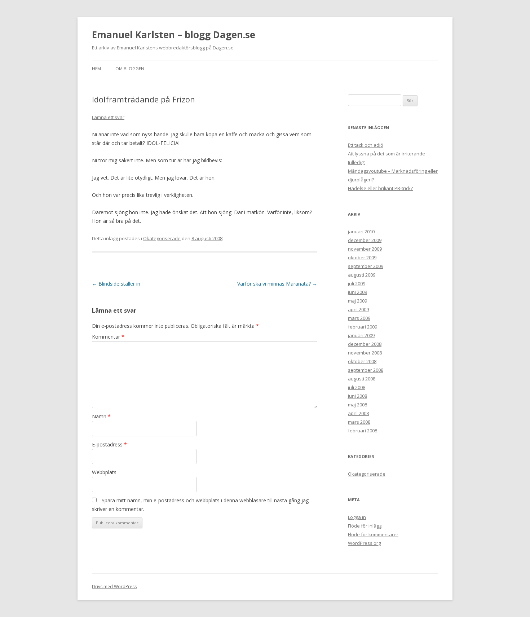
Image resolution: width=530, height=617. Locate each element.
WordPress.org (364, 543)
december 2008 (364, 344)
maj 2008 (357, 404)
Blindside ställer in (116, 283)
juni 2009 (357, 292)
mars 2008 (359, 422)
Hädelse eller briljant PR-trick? (380, 188)
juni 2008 (357, 396)
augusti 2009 (361, 275)
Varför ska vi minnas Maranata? (277, 283)
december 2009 (364, 240)
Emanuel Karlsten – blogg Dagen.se (173, 34)
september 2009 (365, 266)
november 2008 (365, 352)
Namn (101, 416)
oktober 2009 (362, 257)
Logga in (357, 517)
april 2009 (358, 309)
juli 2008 (356, 387)
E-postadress (109, 444)
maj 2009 (357, 301)
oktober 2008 (362, 361)
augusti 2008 (361, 378)
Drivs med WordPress (114, 586)
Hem (96, 69)
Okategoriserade (162, 238)
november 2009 (365, 249)
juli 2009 (356, 283)
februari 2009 (362, 326)
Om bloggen (129, 69)
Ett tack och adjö (365, 145)
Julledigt (356, 162)
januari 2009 (361, 335)
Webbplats (104, 472)
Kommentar (108, 336)
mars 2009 (359, 318)
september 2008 (365, 370)
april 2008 (358, 413)
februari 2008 (362, 430)
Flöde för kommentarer (373, 534)
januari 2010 (361, 231)
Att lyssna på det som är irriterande (386, 153)
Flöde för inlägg (364, 526)
